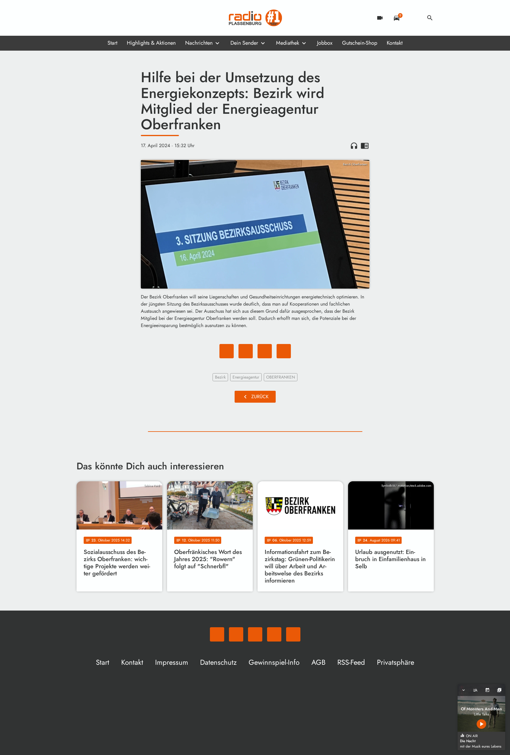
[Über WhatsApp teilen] (265, 351)
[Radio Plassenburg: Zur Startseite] (255, 18)
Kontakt (395, 43)
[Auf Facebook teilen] (226, 351)
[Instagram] (106, 18)
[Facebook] (94, 18)
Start (112, 43)
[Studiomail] (118, 18)
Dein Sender (244, 43)
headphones (354, 145)
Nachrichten (199, 43)
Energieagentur (246, 377)
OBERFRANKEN (280, 377)
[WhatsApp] (82, 18)
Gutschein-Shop (359, 43)
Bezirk (220, 377)
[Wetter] (413, 17)
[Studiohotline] (130, 18)
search (429, 17)
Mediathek (287, 43)
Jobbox (325, 43)
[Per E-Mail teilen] (284, 351)
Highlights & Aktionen (151, 43)
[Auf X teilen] (245, 351)
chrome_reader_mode (365, 145)
